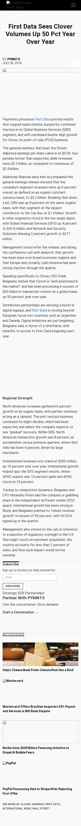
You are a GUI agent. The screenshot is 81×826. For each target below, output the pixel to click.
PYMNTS (13, 59)
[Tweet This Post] (68, 58)
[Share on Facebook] (64, 58)
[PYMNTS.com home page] (21, 5)
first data (52, 804)
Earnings (38, 804)
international (13, 808)
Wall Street (41, 808)
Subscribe (12, 586)
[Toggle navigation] (73, 5)
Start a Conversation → (20, 612)
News (27, 808)
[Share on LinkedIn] (73, 58)
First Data (42, 119)
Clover (25, 804)
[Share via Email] (76, 58)
